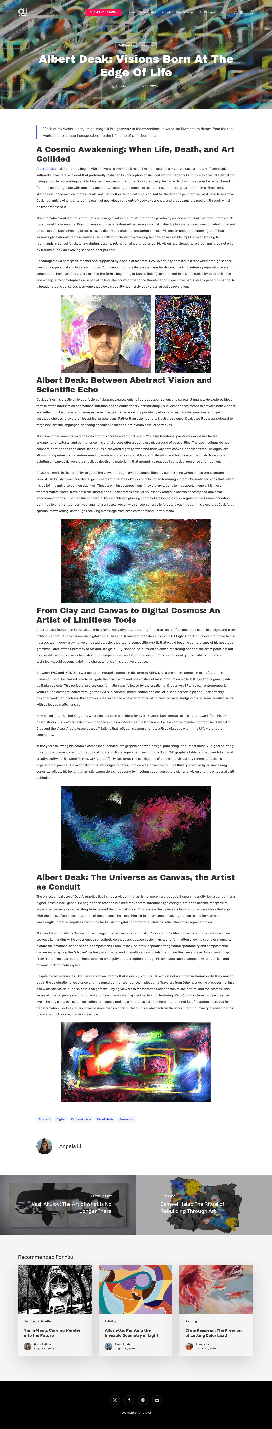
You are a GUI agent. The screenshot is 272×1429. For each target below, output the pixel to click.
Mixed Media (105, 1119)
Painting (147, 45)
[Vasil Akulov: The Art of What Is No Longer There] (68, 1205)
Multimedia (126, 45)
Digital (60, 1119)
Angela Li (122, 86)
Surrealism (126, 1119)
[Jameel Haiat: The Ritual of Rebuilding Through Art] (204, 1205)
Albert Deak (45, 169)
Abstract (44, 1119)
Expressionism (81, 1119)
